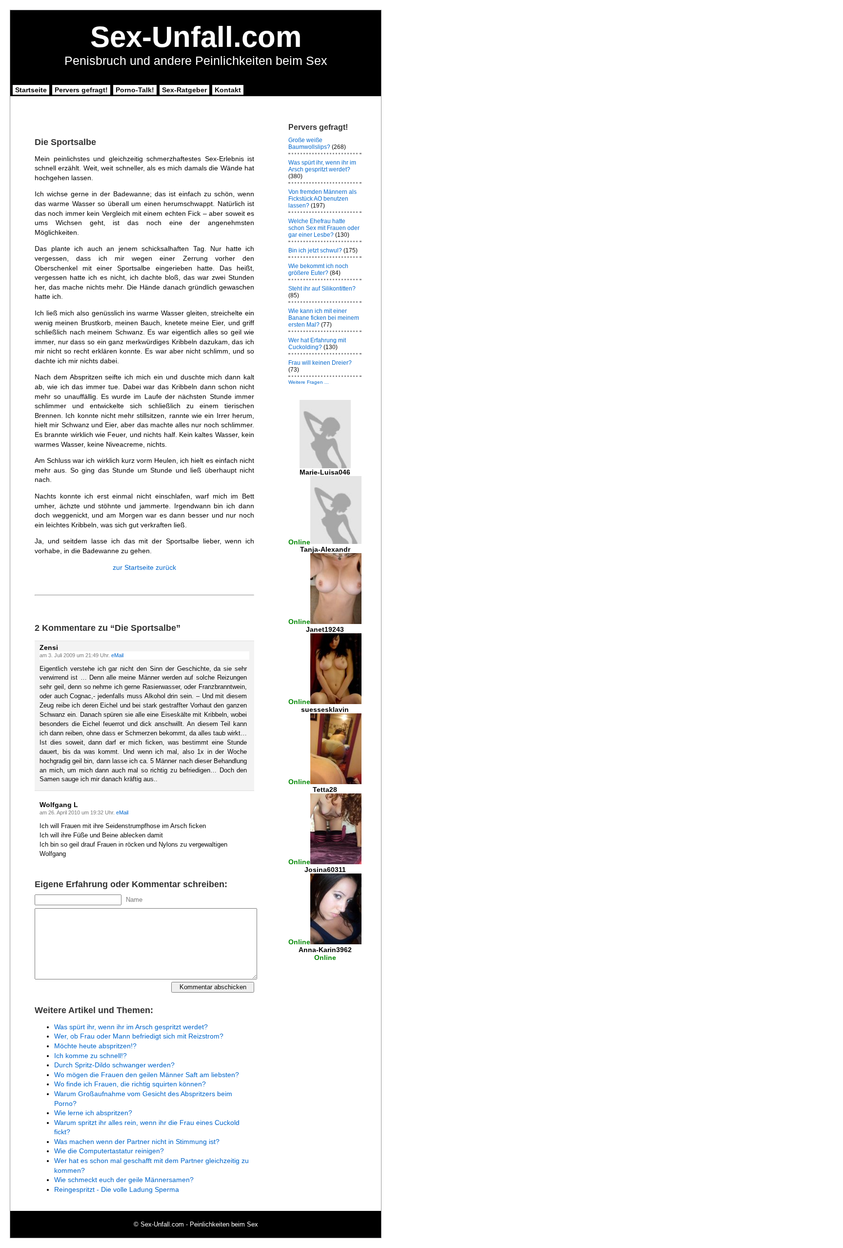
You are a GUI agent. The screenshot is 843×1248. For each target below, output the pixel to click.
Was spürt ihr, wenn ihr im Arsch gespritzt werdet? (131, 1027)
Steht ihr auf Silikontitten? (322, 288)
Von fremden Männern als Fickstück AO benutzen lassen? (322, 198)
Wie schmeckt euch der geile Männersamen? (124, 1180)
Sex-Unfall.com (195, 37)
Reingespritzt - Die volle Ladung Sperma (116, 1189)
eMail (117, 655)
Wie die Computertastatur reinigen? (109, 1151)
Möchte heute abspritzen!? (95, 1046)
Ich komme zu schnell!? (90, 1056)
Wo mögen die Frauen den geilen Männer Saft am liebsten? (146, 1075)
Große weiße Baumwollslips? (309, 143)
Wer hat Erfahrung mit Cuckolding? (317, 344)
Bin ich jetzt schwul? (315, 250)
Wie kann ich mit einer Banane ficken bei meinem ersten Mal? (323, 318)
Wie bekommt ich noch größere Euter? (318, 269)
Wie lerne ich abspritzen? (93, 1113)
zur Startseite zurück (144, 567)
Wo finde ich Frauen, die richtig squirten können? (130, 1084)
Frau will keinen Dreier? (320, 362)
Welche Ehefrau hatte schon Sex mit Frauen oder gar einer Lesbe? (324, 228)
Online (299, 541)
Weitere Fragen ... (308, 382)
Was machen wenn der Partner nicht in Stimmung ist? (137, 1141)
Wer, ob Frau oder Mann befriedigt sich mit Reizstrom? (138, 1036)
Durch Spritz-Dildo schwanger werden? (114, 1065)
